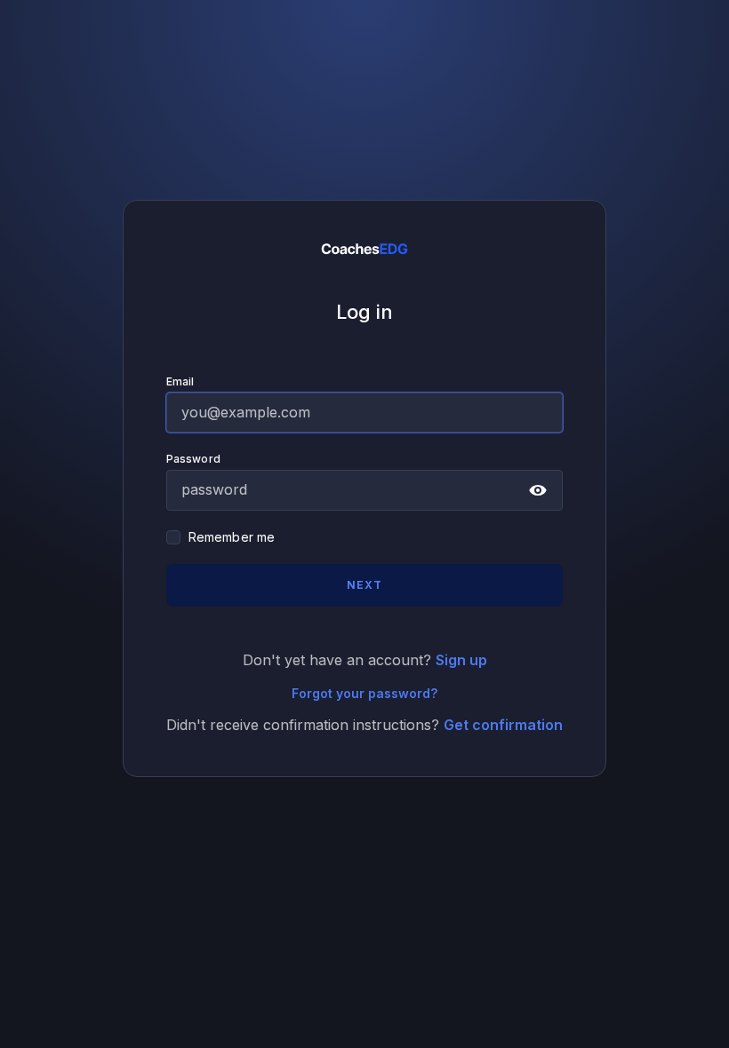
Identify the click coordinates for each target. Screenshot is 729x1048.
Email (180, 381)
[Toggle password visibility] (538, 490)
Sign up (461, 660)
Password (193, 458)
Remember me (231, 536)
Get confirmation (503, 725)
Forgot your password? (364, 693)
